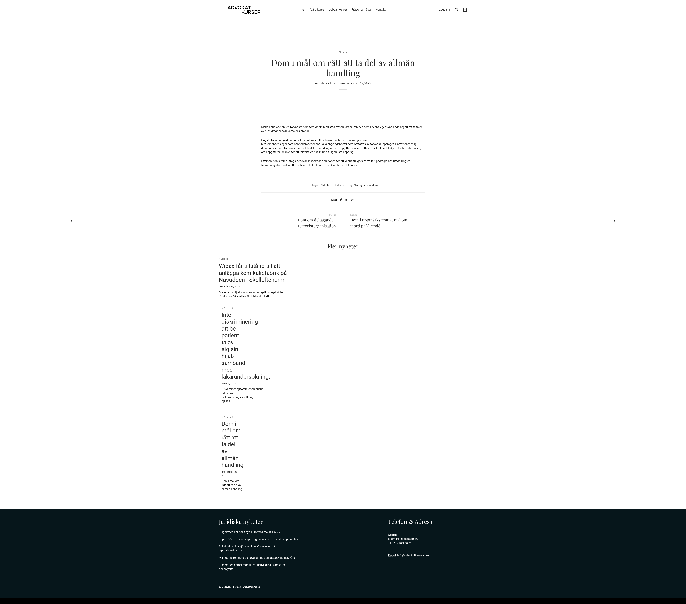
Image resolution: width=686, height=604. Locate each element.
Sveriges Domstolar (366, 185)
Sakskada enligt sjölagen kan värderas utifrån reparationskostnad (248, 548)
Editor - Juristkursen (332, 83)
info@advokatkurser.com (413, 555)
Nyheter (343, 51)
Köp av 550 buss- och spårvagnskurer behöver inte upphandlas (258, 539)
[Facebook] (340, 200)
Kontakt (381, 9)
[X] (346, 200)
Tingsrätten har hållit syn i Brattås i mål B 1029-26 (250, 532)
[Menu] (221, 10)
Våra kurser (317, 9)
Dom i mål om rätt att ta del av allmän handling (232, 444)
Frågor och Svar (362, 9)
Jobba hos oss (338, 9)
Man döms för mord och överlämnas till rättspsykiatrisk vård (257, 557)
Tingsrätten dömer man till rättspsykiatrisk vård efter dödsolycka (252, 567)
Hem (303, 9)
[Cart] (465, 10)
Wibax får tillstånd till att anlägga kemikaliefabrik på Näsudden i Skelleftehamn (253, 273)
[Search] (456, 10)
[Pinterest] (352, 200)
